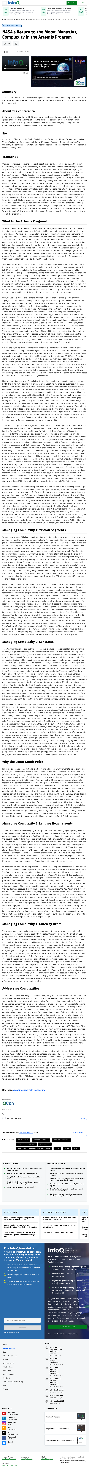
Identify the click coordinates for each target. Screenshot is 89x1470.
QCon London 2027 (56, 1401)
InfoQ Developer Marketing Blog (13, 1383)
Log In (5, 1352)
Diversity (6, 1389)
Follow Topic (77, 1133)
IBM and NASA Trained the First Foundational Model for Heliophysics (24, 1169)
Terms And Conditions (77, 1461)
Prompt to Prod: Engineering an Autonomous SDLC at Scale (24, 1178)
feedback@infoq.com (9, 1459)
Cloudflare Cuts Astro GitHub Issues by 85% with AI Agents (67, 1185)
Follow (83, 1118)
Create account (9, 1348)
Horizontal (7, 52)
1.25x (21, 52)
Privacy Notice (65, 1461)
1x (17, 52)
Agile (76, 1148)
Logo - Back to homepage (14, 2)
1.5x (25, 52)
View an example (24, 1260)
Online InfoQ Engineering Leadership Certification (54, 1370)
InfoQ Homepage (7, 19)
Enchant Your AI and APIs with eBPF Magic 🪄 (21, 1187)
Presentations (20, 19)
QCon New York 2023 (61, 1140)
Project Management (26, 1144)
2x (28, 52)
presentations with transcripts (29, 1090)
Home (5, 1344)
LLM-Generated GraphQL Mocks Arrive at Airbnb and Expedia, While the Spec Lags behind (19, 1235)
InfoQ (67, 1148)
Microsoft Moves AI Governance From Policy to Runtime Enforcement (59, 1219)
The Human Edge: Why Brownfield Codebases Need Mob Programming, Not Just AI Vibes (66, 1195)
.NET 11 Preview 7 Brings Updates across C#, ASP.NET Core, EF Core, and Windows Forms (67, 1180)
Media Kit (6, 1378)
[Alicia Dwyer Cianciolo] (4, 1118)
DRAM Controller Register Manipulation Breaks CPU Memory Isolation (19, 1219)
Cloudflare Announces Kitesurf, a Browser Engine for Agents (67, 1169)
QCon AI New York (56, 1396)
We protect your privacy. (11, 1332)
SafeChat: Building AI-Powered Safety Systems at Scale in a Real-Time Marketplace (23, 1183)
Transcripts (45, 1144)
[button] (22, 1327)
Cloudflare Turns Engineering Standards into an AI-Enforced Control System (67, 1190)
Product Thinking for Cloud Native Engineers (22, 1174)
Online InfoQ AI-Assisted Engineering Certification (55, 1381)
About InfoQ (7, 1371)
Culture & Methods (11, 26)
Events (5, 1359)
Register (71, 2)
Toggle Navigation (4, 3)
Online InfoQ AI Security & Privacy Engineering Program (56, 1350)
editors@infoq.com (47, 1459)
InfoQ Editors (8, 1367)
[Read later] (16, 43)
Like (8, 44)
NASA (57, 1148)
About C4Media (8, 1374)
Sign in (82, 2)
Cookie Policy (64, 1462)
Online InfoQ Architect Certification (54, 1360)
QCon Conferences (10, 1356)
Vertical (3, 52)
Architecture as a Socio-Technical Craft (58, 1233)
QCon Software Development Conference (34, 1148)
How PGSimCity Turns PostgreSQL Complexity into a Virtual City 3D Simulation (20, 1226)
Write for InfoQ (8, 1363)
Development (23, 1140)
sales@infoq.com (26, 1459)
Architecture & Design (55, 1212)
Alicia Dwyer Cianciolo (14, 1118)
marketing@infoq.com (9, 1465)
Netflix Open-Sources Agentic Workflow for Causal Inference (67, 1174)
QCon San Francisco (57, 1390)
